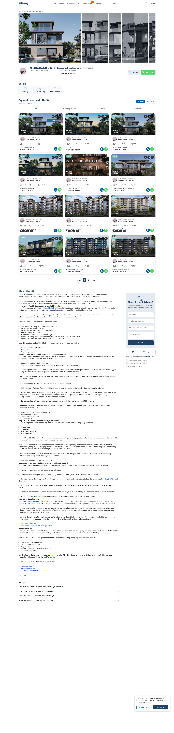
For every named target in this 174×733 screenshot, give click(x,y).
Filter (142, 101)
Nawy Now (138, 108)
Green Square (26, 567)
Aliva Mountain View (28, 569)
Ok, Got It (160, 707)
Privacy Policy (144, 707)
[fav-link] (148, 4)
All (36, 108)
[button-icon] (55, 149)
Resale (104, 108)
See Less (23, 576)
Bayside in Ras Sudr (28, 524)
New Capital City (107, 479)
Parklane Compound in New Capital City (36, 526)
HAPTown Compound (29, 571)
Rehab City (51, 557)
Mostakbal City (49, 308)
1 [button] (84, 280)
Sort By (149, 101)
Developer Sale (69, 108)
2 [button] (88, 280)
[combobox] (138, 321)
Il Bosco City (25, 350)
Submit (140, 343)
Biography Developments (29, 501)
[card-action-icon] (53, 116)
